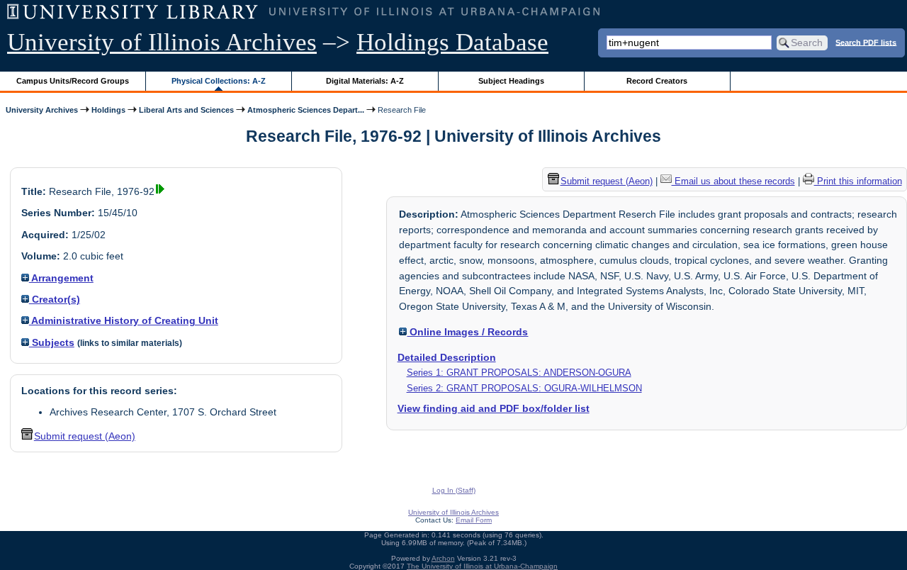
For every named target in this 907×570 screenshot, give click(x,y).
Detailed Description (447, 357)
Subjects (51, 342)
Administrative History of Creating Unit (123, 320)
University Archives (42, 110)
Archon (443, 558)
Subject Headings (511, 81)
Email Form (474, 520)
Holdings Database (452, 42)
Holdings (108, 110)
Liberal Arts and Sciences (186, 110)
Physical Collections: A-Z (218, 81)
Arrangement (61, 278)
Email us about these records (733, 181)
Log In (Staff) (453, 490)
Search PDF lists (865, 42)
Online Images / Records (467, 331)
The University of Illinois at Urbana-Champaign (482, 566)
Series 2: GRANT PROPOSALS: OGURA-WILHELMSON (524, 388)
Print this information (858, 181)
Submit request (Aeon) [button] (84, 436)
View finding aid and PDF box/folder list (494, 408)
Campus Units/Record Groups (72, 81)
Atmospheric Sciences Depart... (305, 110)
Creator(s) (54, 299)
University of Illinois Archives (162, 42)
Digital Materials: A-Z (365, 81)
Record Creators (656, 81)
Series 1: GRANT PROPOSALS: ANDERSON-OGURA (519, 372)
